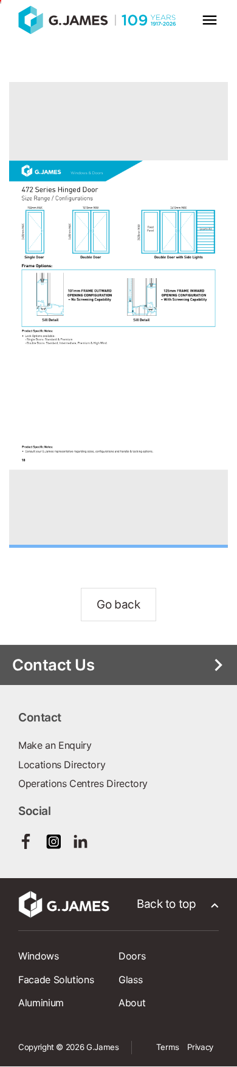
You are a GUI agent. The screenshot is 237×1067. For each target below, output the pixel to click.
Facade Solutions (56, 979)
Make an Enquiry (55, 745)
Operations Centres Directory (83, 783)
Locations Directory (61, 764)
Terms (167, 1047)
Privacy (200, 1047)
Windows (38, 956)
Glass (130, 979)
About (131, 1003)
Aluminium (41, 1003)
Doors (131, 956)
